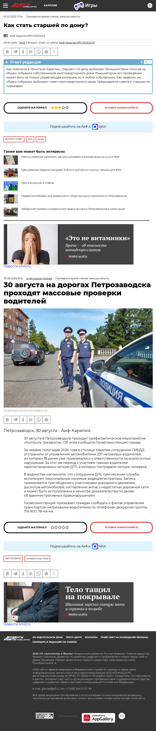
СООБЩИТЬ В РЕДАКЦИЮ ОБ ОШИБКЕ (54, 642)
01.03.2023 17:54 (13, 16)
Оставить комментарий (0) (121, 108)
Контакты (91, 637)
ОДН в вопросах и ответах (37, 182)
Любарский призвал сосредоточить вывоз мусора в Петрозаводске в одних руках (73, 208)
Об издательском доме (47, 637)
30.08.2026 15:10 (13, 278)
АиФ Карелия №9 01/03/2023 (77, 42)
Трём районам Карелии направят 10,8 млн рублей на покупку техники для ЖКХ (71, 169)
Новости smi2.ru (17, 266)
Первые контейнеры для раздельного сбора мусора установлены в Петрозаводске (74, 195)
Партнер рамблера (67, 716)
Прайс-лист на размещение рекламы (124, 637)
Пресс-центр (74, 637)
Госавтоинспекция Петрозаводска (25, 410)
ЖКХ (22, 42)
